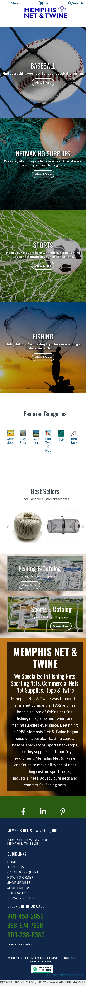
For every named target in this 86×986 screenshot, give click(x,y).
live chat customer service (65, 975)
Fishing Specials (23, 440)
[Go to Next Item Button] (83, 527)
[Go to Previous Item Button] (7, 527)
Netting (61, 439)
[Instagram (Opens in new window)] (43, 811)
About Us (15, 867)
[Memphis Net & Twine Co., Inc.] (45, 12)
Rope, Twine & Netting (48, 444)
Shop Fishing (19, 888)
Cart (47, 3)
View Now (29, 585)
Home (12, 862)
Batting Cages (36, 441)
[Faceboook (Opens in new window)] (23, 811)
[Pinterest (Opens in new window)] (62, 811)
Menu (15, 3)
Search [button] (77, 3)
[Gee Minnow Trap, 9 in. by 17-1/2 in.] (63, 527)
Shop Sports (18, 882)
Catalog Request (23, 872)
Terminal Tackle (73, 440)
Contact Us (18, 893)
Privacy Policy (21, 898)
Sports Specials (10, 440)
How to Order (20, 877)
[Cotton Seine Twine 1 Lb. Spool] (28, 527)
